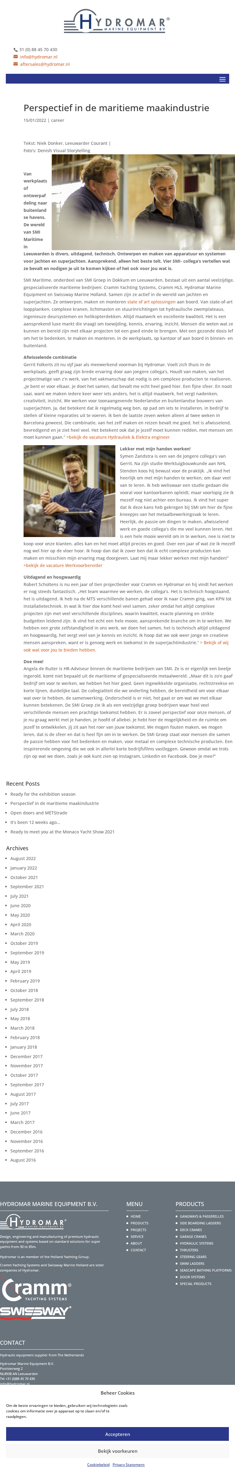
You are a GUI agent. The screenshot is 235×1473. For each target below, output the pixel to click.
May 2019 (20, 962)
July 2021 (19, 896)
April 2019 (20, 971)
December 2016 (26, 1132)
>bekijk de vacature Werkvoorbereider (63, 565)
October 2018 (24, 990)
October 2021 (24, 877)
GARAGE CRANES (193, 1236)
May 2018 (20, 1018)
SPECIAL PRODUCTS (195, 1283)
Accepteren (117, 1434)
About (136, 1243)
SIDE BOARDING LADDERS (200, 1223)
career (57, 120)
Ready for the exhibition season (43, 794)
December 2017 (26, 1056)
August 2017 (23, 1094)
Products (139, 1223)
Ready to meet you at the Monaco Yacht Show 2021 (62, 832)
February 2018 (25, 1037)
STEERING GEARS (193, 1256)
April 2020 (20, 924)
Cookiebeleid (98, 1464)
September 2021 (27, 886)
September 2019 (27, 953)
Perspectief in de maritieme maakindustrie (54, 803)
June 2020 (20, 905)
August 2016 (23, 1160)
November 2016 (26, 1141)
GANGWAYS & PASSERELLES (202, 1216)
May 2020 (20, 915)
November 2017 (26, 1066)
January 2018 (23, 1047)
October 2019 (24, 943)
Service (137, 1236)
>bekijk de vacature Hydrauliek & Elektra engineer (118, 437)
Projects (138, 1229)
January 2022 (23, 868)
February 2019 (25, 981)
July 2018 (19, 1009)
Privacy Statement (129, 1464)
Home (136, 1216)
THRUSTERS (189, 1250)
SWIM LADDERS (192, 1263)
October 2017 (24, 1075)
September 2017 (27, 1085)
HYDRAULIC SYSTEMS (196, 1243)
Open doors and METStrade (38, 813)
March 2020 (22, 934)
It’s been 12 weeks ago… (35, 822)
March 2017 (22, 1122)
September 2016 (27, 1151)
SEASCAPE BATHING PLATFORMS (206, 1270)
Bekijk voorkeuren (117, 1451)
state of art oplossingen (151, 302)
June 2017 (20, 1113)
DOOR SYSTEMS (192, 1277)
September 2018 (27, 1000)
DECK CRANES (191, 1229)
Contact (138, 1250)
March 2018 (22, 1028)
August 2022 (23, 858)
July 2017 (19, 1104)
